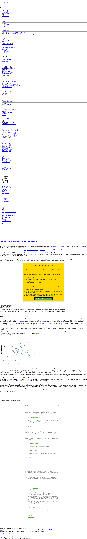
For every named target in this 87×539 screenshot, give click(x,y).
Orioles (3, 127)
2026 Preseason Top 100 (6, 186)
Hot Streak (3, 191)
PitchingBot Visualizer (5, 193)
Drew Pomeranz (58, 249)
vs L (5, 118)
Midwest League (6, 98)
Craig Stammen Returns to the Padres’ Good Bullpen (18, 241)
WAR (3, 217)
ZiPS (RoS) (4, 47)
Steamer (3, 37)
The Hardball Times (10, 32)
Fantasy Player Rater (5, 16)
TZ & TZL (12, 215)
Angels (10, 142)
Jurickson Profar (42, 250)
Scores (3, 204)
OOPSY (3, 41)
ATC (3, 39)
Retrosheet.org (2, 537)
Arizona (5, 100)
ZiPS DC (5, 36)
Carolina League (11, 99)
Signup (3, 19)
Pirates (9, 135)
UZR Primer (4, 215)
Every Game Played (5, 57)
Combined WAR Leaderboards (7, 112)
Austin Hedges (9, 380)
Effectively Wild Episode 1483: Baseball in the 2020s (8, 398)
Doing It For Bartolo (42, 34)
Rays (3, 128)
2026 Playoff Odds (5, 72)
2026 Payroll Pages (5, 155)
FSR (9, 215)
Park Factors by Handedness (6, 221)
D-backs (14, 132)
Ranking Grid (7, 84)
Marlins (3, 133)
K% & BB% (11, 212)
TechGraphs (20, 32)
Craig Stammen (45, 251)
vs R (7, 118)
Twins (9, 129)
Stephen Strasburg (53, 246)
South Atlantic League (12, 98)
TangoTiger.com (2, 535)
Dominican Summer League (7, 101)
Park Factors (4, 199)
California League (6, 99)
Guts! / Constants (5, 198)
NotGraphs (16, 32)
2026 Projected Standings (6, 71)
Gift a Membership (5, 12)
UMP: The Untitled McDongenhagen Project (26, 34)
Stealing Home (36, 34)
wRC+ (6, 212)
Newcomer (33, 489)
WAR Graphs (4, 113)
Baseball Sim (4, 189)
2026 (6, 80)
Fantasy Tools (4, 207)
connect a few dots (16, 323)
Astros (14, 127)
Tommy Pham (26, 250)
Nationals (3, 135)
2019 (15, 68)
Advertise (42, 529)
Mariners (14, 129)
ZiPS (3, 36)
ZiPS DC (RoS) (13, 47)
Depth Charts (4, 38)
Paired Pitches (4, 192)
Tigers (9, 128)
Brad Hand (62, 321)
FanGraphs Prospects (5, 26)
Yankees (3, 130)
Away (12, 118)
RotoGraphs (4, 27)
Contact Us (38, 529)
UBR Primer (6, 217)
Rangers (14, 130)
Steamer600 (4, 44)
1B (6, 138)
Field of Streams (16, 28)
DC (6, 127)
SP (5, 139)
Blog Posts (8, 19)
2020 (13, 68)
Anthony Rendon (65, 246)
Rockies (14, 136)
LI (11, 217)
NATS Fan (35, 451)
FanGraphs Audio (11, 34)
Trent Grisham (31, 250)
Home (9, 118)
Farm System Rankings (5, 169)
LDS (12, 108)
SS (8, 138)
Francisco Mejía (15, 380)
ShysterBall (19, 33)
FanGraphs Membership (6, 10)
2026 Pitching (9, 104)
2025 (3, 68)
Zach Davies (36, 250)
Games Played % (11, 57)
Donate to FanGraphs (5, 13)
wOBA (3, 212)
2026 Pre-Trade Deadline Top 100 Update (8, 187)
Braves (3, 132)
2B (7, 138)
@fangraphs (34, 529)
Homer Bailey (32, 384)
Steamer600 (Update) (9, 44)
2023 (7, 68)
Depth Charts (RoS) (5, 49)
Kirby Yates (47, 252)
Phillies (3, 136)
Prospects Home (4, 165)
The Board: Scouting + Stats (6, 167)
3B (10, 138)
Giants (14, 134)
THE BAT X (8, 40)
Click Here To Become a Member (43, 298)
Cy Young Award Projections (6, 59)
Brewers (9, 132)
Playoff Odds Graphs (11, 72)
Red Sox (3, 129)
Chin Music (16, 34)
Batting (3, 94)
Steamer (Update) (10, 48)
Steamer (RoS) (4, 48)
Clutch (13, 217)
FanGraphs (4, 23)
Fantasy (15, 33)
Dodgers (14, 133)
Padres (14, 135)
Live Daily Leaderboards (6, 64)
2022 (9, 68)
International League (7, 97)
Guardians (7, 142)
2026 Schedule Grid (5, 157)
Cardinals (9, 133)
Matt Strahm (21, 321)
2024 (5, 68)
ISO (8, 212)
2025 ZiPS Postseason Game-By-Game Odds (9, 74)
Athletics (14, 128)
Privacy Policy (52, 529)
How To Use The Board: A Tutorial (7, 168)
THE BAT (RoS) (5, 51)
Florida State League (18, 99)
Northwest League (20, 98)
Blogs (3, 208)
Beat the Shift (22, 28)
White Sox (9, 130)
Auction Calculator (5, 61)
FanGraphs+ (25, 32)
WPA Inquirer (4, 115)
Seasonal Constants (5, 219)
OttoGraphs (48, 34)
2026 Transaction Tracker (6, 156)
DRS (7, 215)
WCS (15, 108)
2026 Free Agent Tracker (6, 162)
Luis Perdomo (44, 321)
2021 (11, 68)
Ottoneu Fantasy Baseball (6, 18)
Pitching (6, 94)
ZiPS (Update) (8, 47)
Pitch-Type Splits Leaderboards (7, 87)
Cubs (8, 134)
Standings (3, 205)
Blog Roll (3, 21)
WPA (9, 217)
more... (14, 212)
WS (7, 108)
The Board (3, 166)
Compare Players (12, 84)
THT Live (8, 33)
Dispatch (12, 33)
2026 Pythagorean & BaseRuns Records (8, 73)
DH (15, 138)
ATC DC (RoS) (4, 50)
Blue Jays (3, 142)
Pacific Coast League (14, 97)
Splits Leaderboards (5, 86)
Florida (8, 100)
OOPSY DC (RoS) (5, 52)
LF (11, 138)
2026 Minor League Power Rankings (8, 160)
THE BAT (3, 40)
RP (6, 139)
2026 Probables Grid (5, 158)
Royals (9, 127)
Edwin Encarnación (81, 246)
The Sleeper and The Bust (9, 28)
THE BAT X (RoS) (11, 51)
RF (14, 138)
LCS (10, 108)
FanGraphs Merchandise (6, 11)
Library (3, 197)
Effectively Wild (7, 24)
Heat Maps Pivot (4, 190)
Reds (8, 136)
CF (12, 138)
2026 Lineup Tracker (5, 159)
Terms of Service (47, 529)
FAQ (5, 19)
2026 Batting (4, 104)
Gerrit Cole (58, 246)
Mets (3, 134)
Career (16, 80)
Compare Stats (17, 84)
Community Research (5, 30)
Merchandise (4, 202)
